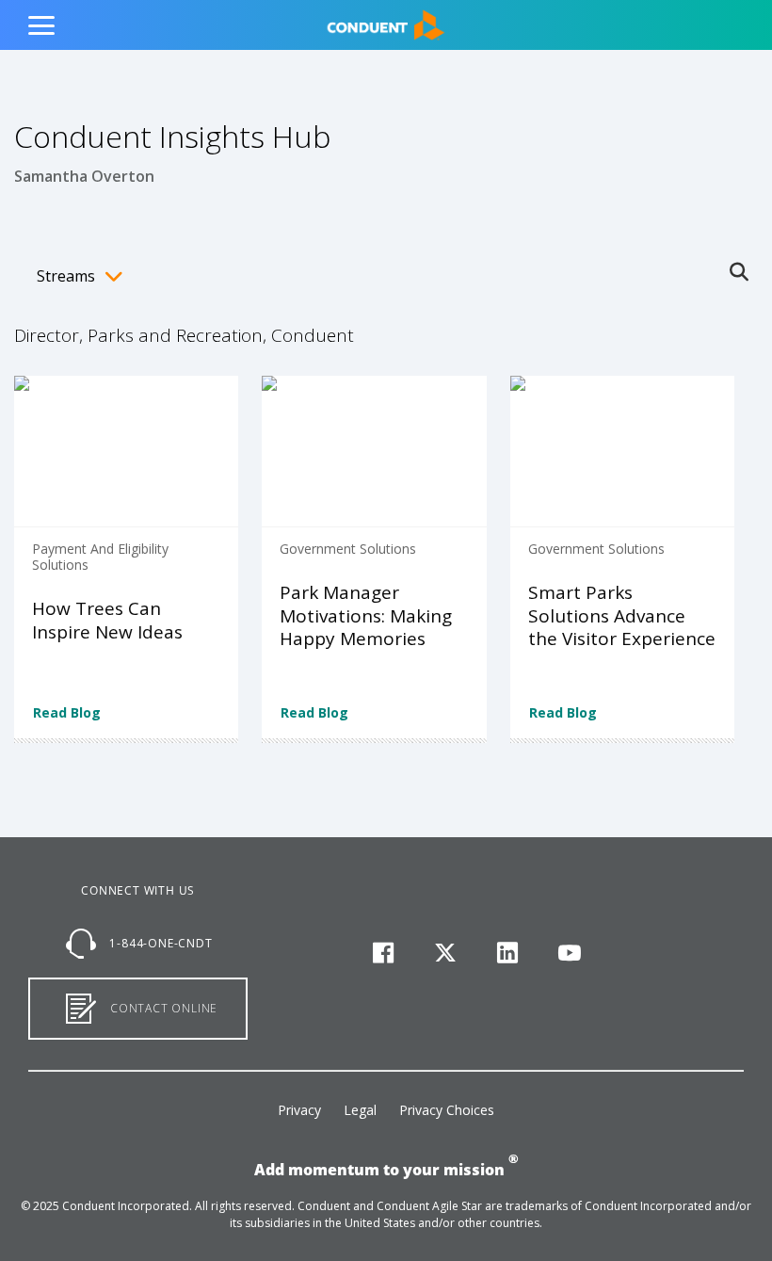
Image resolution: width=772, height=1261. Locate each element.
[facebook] (384, 953)
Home (337, 16)
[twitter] (446, 953)
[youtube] (569, 953)
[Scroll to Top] (42, 1218)
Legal (360, 1110)
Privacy (299, 1110)
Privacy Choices (446, 1110)
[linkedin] (508, 953)
